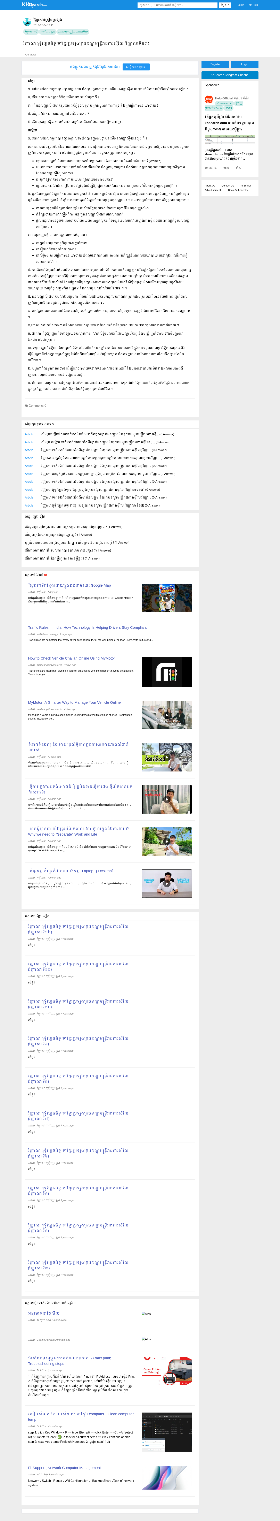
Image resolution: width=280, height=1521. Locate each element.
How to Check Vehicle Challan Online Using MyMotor (71, 658)
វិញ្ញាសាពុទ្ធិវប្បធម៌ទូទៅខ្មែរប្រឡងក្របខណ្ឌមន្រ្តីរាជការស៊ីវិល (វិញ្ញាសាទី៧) (78, 1116)
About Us (210, 186)
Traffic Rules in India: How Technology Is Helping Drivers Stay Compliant (87, 628)
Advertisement (213, 190)
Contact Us (228, 186)
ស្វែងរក (225, 5)
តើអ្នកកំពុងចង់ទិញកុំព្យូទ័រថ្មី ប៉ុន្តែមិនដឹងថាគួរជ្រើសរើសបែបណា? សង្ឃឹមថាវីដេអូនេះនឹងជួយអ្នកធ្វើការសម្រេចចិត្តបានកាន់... (81, 885)
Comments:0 (37, 406)
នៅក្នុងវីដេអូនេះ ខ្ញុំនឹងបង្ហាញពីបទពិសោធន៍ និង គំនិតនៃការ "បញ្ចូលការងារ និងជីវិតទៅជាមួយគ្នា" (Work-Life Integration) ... (80, 849)
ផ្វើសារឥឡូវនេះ (137, 67)
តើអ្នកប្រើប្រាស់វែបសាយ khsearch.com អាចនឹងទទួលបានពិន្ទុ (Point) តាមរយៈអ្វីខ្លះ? (229, 123)
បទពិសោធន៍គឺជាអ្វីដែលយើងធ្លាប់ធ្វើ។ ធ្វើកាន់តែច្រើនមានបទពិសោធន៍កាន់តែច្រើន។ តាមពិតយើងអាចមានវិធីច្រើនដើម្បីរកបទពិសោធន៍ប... (80, 807)
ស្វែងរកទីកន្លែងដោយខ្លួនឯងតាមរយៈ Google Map (69, 586)
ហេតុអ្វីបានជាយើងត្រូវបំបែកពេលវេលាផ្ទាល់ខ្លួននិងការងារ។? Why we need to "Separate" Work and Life (78, 832)
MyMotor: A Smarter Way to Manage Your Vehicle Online (74, 703)
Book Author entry (238, 190)
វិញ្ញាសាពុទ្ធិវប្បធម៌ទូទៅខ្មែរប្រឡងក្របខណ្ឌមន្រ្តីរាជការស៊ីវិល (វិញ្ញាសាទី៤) (78, 1228)
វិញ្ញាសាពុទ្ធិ (31, 32)
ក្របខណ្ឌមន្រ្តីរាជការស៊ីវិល (73, 32)
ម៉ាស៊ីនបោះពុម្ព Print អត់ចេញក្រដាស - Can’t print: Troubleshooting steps (69, 1361)
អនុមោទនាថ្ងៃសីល (44, 1313)
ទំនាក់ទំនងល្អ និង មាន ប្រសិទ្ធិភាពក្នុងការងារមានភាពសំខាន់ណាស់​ (78, 748)
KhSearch (246, 186)
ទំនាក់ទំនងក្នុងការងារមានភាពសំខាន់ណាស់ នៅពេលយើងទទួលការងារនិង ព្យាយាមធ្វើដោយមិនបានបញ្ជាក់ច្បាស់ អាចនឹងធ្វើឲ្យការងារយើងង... (78, 765)
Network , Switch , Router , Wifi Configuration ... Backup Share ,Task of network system (81, 1483)
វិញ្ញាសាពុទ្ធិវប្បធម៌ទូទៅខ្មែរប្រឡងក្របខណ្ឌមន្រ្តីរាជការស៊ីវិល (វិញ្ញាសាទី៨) (78, 1079)
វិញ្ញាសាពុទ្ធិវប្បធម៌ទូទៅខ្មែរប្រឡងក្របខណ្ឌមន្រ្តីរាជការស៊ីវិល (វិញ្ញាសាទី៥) (78, 1191)
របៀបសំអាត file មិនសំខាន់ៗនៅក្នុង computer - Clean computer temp (81, 1417)
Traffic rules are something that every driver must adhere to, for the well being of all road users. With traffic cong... (90, 640)
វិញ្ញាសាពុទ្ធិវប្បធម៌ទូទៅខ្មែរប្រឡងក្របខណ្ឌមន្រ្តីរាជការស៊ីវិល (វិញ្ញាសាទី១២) (78, 930)
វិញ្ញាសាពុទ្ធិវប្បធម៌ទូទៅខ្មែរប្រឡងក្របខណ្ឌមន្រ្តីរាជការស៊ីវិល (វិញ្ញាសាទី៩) (78, 1042)
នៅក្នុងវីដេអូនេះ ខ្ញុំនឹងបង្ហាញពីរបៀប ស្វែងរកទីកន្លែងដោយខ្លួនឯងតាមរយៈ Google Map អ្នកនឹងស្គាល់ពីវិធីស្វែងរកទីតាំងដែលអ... (80, 600)
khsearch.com (224, 103)
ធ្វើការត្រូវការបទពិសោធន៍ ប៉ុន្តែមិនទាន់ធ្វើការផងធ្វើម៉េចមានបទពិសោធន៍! (80, 790)
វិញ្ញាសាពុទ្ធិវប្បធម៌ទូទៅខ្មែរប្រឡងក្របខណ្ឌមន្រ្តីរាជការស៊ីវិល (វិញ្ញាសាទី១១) (78, 967)
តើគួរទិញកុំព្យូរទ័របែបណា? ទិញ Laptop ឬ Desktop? (70, 871)
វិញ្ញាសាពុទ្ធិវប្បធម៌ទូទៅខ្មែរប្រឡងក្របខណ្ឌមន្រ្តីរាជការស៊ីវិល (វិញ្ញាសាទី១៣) (86, 44)
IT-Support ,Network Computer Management (64, 1468)
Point (228, 108)
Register (215, 64)
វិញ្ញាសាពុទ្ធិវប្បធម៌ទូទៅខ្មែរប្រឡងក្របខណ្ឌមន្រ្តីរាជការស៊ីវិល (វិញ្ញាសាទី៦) (78, 1154)
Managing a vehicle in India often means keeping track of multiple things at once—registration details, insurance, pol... (80, 717)
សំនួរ (31, 945)
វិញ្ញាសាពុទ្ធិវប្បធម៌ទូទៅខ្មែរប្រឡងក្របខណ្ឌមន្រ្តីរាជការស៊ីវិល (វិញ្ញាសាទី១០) (78, 1004)
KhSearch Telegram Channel (230, 75)
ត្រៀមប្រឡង (48, 32)
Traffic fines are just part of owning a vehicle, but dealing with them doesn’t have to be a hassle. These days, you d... (80, 673)
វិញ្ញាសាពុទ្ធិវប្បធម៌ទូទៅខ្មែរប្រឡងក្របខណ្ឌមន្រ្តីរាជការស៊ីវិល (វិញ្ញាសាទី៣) (78, 1266)
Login (241, 5)
